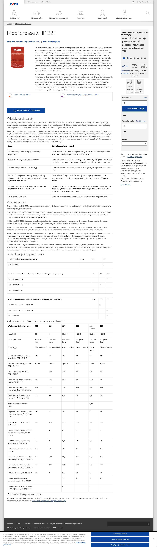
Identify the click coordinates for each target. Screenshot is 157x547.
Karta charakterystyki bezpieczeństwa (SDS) (23, 42)
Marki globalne (46, 2)
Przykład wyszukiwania (141, 121)
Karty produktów (39, 524)
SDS (61, 528)
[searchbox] (126, 524)
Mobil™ (9, 24)
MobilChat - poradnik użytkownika (18, 528)
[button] (36, 14)
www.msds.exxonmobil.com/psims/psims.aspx (49, 501)
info (145, 98)
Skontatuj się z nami (135, 157)
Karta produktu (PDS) (51, 42)
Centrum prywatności (120, 534)
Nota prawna (125, 184)
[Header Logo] (14, 2)
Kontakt (27, 524)
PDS (54, 528)
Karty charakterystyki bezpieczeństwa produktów (65, 524)
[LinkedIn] (133, 2)
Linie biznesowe (32, 2)
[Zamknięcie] (153, 539)
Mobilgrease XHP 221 (23, 24)
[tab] (125, 70)
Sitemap (10, 524)
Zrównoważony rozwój (41, 528)
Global (19, 524)
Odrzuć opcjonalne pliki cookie (120, 539)
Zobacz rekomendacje (134, 108)
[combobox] (128, 524)
